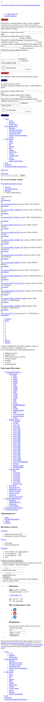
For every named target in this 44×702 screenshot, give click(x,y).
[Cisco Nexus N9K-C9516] (1, 268)
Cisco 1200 (16, 431)
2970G (15, 383)
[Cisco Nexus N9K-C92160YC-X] (1, 274)
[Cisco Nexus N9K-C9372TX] (1, 223)
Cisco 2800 (16, 438)
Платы (15, 418)
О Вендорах (9, 139)
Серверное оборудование (14, 508)
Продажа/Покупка (11, 126)
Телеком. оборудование (13, 498)
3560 (14, 385)
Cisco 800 (16, 427)
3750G (15, 394)
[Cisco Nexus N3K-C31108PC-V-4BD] (1, 304)
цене (2, 198)
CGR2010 (16, 421)
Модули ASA (17, 484)
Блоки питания (18, 416)
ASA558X (16, 482)
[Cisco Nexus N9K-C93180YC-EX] (1, 238)
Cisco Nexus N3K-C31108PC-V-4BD (13, 306)
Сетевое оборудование (13, 372)
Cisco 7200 (16, 451)
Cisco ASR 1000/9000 (20, 462)
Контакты (8, 165)
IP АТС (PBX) (14, 506)
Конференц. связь (15, 489)
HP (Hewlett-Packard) (12, 519)
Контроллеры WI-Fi (16, 497)
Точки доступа (14, 493)
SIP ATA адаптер (14, 491)
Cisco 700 (16, 425)
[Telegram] (14, 618)
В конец (8, 342)
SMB (15, 407)
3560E (15, 388)
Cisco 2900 (16, 440)
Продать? (5, 19)
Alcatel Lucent (14, 155)
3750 (14, 392)
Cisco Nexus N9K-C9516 (9, 270)
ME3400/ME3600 (19, 405)
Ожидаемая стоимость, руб (33, 46)
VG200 (15, 423)
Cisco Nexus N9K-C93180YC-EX (12, 240)
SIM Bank (12, 500)
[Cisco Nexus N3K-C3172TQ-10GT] (1, 281)
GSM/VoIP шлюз (14, 502)
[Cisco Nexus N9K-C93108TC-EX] (1, 246)
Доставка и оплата (15, 132)
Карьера (12, 122)
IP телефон (12, 486)
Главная (7, 187)
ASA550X (16, 473)
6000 (14, 412)
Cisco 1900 (16, 434)
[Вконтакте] (14, 611)
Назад (7, 320)
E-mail (39, 42)
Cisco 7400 (16, 454)
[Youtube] (14, 614)
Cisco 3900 (16, 447)
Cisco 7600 (16, 458)
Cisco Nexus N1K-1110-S (9, 204)
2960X (15, 381)
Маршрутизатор (14, 420)
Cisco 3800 (16, 445)
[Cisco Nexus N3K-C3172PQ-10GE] (1, 289)
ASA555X (16, 480)
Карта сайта (13, 124)
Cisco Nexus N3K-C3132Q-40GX (12, 255)
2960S (15, 379)
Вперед (7, 341)
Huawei (11, 146)
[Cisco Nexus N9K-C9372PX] (1, 230)
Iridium (7, 521)
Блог (6, 163)
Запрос (11, 137)
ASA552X (16, 476)
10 (6, 339)
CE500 (15, 409)
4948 (14, 401)
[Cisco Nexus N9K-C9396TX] (1, 261)
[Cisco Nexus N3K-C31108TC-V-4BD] (1, 296)
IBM (10, 148)
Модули (16, 464)
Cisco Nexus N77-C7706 (9, 313)
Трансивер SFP (14, 487)
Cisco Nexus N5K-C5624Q (10, 217)
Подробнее (4, 206)
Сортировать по (6, 196)
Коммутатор (13, 374)
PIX (14, 471)
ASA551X (16, 475)
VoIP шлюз (12, 504)
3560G (15, 387)
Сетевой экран (14, 469)
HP (10, 144)
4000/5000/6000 (18, 410)
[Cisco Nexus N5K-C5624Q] (1, 215)
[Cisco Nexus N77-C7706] (1, 312)
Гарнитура (12, 495)
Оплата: (3, 539)
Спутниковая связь (11, 509)
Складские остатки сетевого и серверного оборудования (20, 5)
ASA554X (16, 478)
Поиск (23, 175)
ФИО (3, 34)
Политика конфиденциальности (16, 166)
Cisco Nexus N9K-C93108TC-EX (12, 247)
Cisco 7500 (16, 456)
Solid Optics (13, 152)
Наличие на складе (15, 130)
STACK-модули (18, 414)
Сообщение (23, 59)
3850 (14, 399)
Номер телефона (26, 38)
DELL (11, 143)
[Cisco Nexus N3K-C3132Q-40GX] (1, 253)
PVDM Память (18, 467)
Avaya (11, 157)
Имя (2, 93)
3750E (15, 396)
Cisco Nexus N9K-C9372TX (10, 225)
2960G (15, 377)
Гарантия (4, 548)
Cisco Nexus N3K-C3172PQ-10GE (12, 291)
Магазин (12, 128)
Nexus (15, 403)
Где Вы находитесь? (27, 48)
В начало (8, 319)
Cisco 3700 (16, 443)
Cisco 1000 (16, 429)
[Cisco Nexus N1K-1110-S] (1, 202)
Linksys (11, 154)
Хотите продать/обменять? (18, 135)
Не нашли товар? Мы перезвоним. (12, 561)
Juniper (11, 150)
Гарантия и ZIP (14, 133)
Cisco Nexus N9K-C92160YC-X (12, 276)
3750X (15, 398)
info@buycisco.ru (10, 16)
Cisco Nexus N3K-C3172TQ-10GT (12, 283)
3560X (15, 390)
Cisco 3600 (16, 442)
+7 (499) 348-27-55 (11, 14)
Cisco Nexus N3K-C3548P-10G (11, 210)
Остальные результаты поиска (11, 184)
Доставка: (4, 531)
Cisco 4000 (16, 449)
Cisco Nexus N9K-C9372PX (10, 232)
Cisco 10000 (17, 460)
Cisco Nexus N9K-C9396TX (10, 262)
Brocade (11, 159)
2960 (14, 376)
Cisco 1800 (16, 432)
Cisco (11, 141)
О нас (7, 119)
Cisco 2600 (16, 436)
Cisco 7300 (16, 453)
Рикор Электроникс (16, 161)
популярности (6, 200)
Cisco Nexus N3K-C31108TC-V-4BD (13, 298)
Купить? (4, 80)
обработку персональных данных (12, 643)
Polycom (8, 523)
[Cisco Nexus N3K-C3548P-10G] (1, 208)
